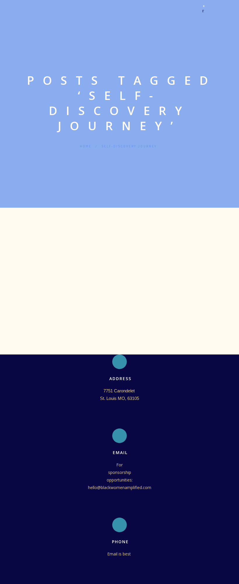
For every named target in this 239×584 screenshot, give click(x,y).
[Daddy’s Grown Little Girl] (119, 217)
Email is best (119, 554)
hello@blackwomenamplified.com (119, 487)
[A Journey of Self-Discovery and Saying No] (119, 235)
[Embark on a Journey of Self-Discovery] (119, 249)
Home (86, 146)
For (119, 464)
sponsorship (119, 472)
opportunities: (120, 480)
